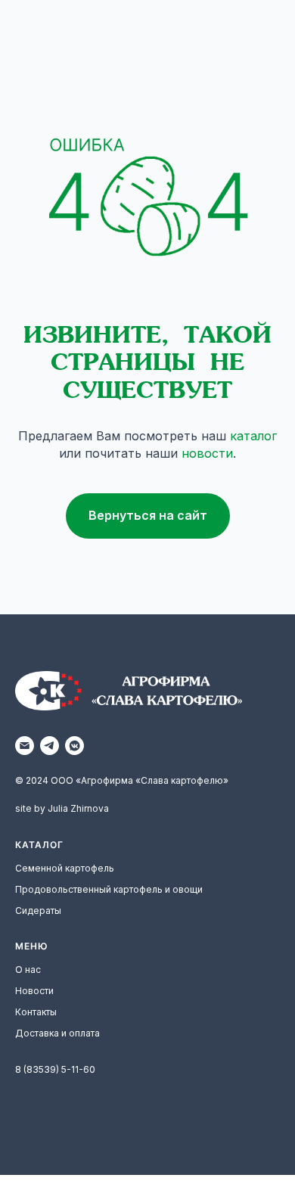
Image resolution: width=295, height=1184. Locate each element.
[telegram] (49, 745)
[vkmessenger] (74, 745)
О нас (28, 969)
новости (207, 453)
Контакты (36, 1012)
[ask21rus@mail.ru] (24, 745)
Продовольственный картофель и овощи (109, 889)
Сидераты (38, 910)
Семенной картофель (64, 868)
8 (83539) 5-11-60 (55, 1069)
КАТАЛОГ (39, 844)
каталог (253, 435)
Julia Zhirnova (78, 808)
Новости (34, 990)
